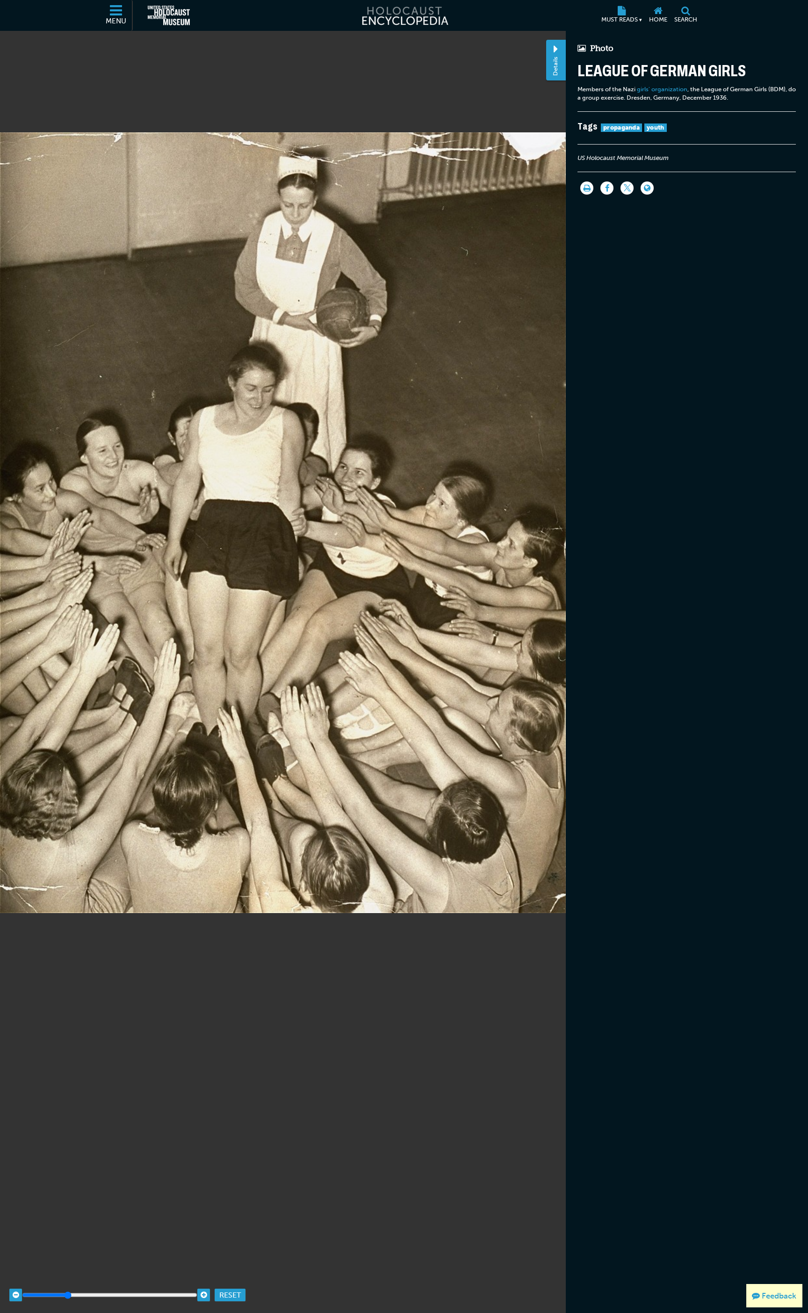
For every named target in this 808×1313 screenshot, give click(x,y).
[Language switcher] (647, 188)
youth (655, 127)
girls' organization (662, 89)
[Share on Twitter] (627, 188)
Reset (230, 1295)
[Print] (586, 188)
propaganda (621, 127)
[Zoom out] (15, 1295)
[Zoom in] (203, 1295)
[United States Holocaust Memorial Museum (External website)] (169, 15)
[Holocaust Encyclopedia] (404, 15)
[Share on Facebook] (606, 188)
